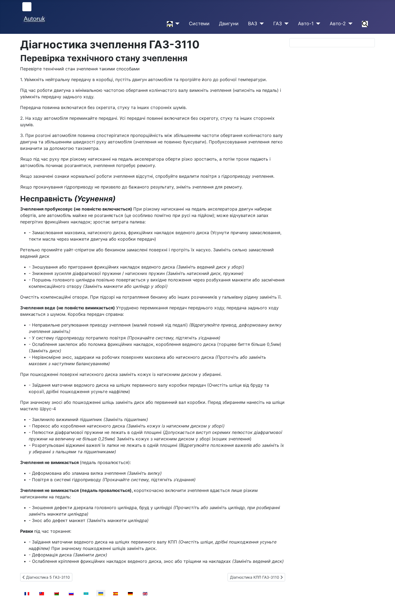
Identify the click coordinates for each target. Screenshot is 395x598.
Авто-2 (338, 23)
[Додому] (176, 23)
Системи (199, 23)
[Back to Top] (385, 588)
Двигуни (229, 23)
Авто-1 (306, 23)
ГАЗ (277, 23)
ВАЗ (252, 23)
